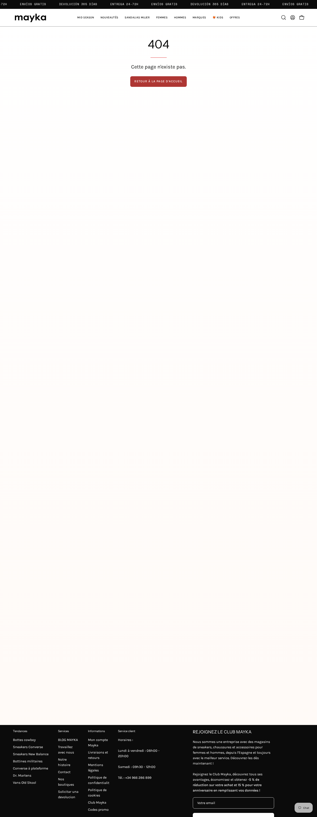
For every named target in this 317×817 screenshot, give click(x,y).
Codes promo (98, 809)
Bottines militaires (27, 761)
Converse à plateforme (30, 768)
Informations (96, 731)
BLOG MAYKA (68, 740)
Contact (64, 772)
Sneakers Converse (28, 747)
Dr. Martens (22, 775)
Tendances (20, 731)
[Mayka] (30, 17)
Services (63, 731)
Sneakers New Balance (31, 754)
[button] (137, 17)
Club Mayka (97, 802)
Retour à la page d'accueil (158, 81)
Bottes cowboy (24, 740)
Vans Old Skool (24, 782)
